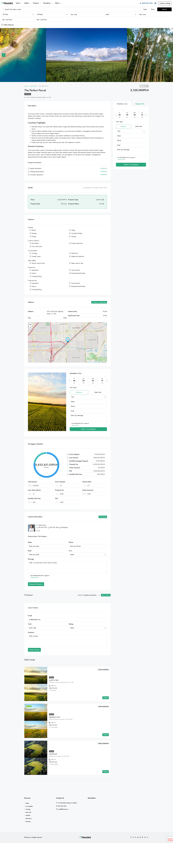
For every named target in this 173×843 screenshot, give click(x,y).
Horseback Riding (76, 233)
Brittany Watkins (54, 764)
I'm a (70, 551)
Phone (71, 542)
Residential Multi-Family (78, 273)
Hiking (73, 230)
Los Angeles (29, 806)
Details (105, 698)
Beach (34, 230)
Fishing (34, 236)
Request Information (36, 584)
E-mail (30, 616)
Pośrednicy (46, 3)
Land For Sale (53, 680)
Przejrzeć (31, 632)
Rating (71, 624)
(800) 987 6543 (147, 3)
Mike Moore (53, 690)
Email (29, 551)
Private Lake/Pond (77, 243)
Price (152, 9)
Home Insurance (87, 490)
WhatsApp (64, 527)
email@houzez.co (63, 809)
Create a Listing (165, 3)
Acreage (34, 253)
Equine (34, 273)
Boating (34, 233)
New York (28, 812)
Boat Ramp (35, 243)
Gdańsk (28, 815)
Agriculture (35, 270)
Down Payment (60, 482)
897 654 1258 (54, 527)
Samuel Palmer (54, 727)
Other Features (8, 25)
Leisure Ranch (75, 270)
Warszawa (29, 818)
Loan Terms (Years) (34, 490)
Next (169, 55)
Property (36, 3)
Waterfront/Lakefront (77, 256)
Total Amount (32, 482)
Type (145, 9)
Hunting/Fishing (36, 276)
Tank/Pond (74, 253)
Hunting (73, 236)
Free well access (37, 246)
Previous (3, 55)
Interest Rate (86, 482)
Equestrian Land (54, 717)
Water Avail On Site (77, 263)
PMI (56, 498)
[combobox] (18, 14)
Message (31, 559)
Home (18, 3)
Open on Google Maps (100, 302)
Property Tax (59, 490)
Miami (27, 803)
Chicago (28, 809)
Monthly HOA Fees (34, 498)
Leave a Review (106, 595)
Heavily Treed (36, 256)
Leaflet (89, 362)
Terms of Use (75, 425)
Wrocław (28, 821)
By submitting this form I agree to (80, 424)
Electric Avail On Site (38, 263)
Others (57, 3)
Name (30, 542)
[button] (68, 339)
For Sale (27, 94)
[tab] (148, 35)
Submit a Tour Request (88, 429)
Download (103, 168)
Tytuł (29, 624)
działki (26, 3)
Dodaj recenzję (34, 650)
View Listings (103, 517)
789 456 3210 (42, 527)
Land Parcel (53, 754)
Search (164, 9)
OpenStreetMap (96, 362)
